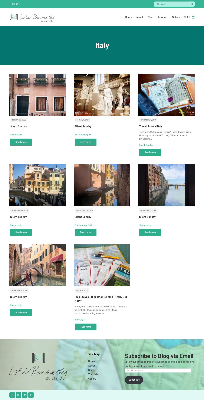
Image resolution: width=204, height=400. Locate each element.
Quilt (90, 225)
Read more (21, 142)
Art (76, 134)
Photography (16, 134)
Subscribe (134, 379)
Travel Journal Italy (150, 126)
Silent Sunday (18, 126)
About (139, 17)
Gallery (176, 17)
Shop (150, 17)
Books (77, 319)
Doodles (149, 145)
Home (128, 17)
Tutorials (163, 17)
